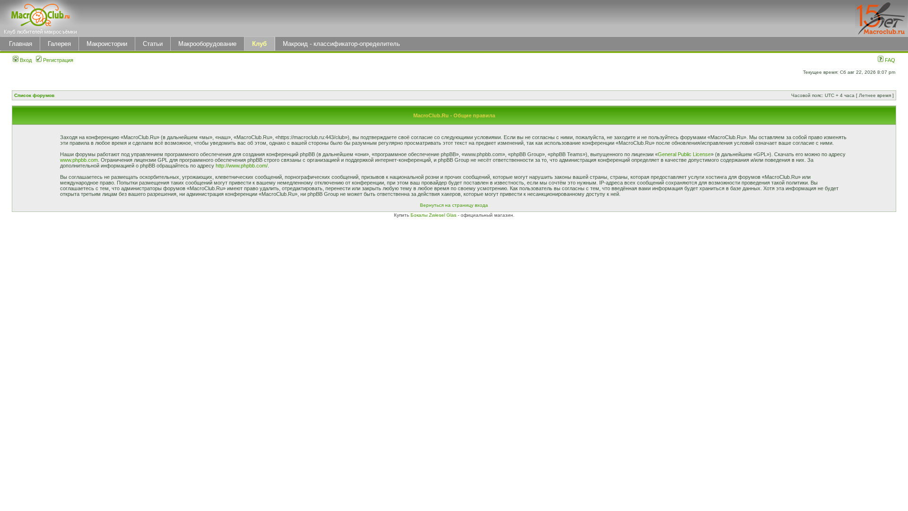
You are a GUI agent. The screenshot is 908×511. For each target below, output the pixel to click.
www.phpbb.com (79, 160)
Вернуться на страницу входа (454, 205)
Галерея (59, 43)
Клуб (259, 43)
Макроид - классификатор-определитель (341, 43)
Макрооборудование (207, 43)
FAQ (889, 60)
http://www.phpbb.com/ (242, 165)
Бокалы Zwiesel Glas (434, 215)
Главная (20, 43)
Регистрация (57, 60)
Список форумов (34, 95)
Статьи (153, 43)
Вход (25, 60)
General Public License (684, 154)
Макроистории (107, 43)
